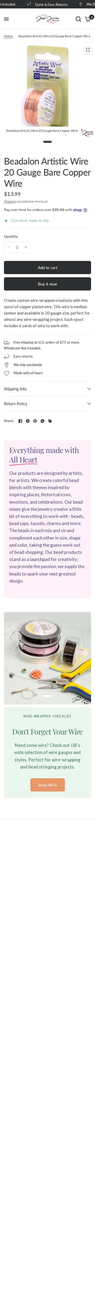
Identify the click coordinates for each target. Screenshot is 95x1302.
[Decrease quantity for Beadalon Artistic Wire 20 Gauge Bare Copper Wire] (8, 247)
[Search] (78, 19)
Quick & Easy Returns (48, 4)
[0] (87, 19)
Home (8, 36)
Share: (9, 421)
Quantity (11, 236)
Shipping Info (15, 388)
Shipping (10, 201)
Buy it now (47, 284)
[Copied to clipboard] (50, 421)
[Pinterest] (35, 421)
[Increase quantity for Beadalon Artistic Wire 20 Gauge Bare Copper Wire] (26, 247)
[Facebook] (20, 421)
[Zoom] (88, 50)
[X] (28, 421)
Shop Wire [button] (47, 785)
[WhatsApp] (42, 421)
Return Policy (15, 403)
